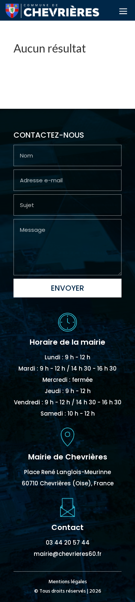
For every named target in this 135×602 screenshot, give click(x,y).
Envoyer (67, 288)
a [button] (123, 12)
